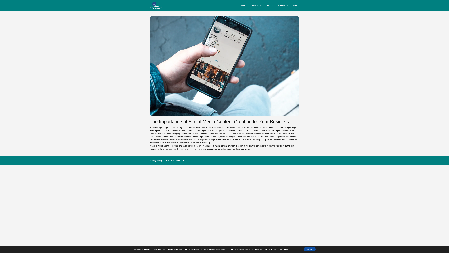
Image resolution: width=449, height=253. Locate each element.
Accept (309, 249)
